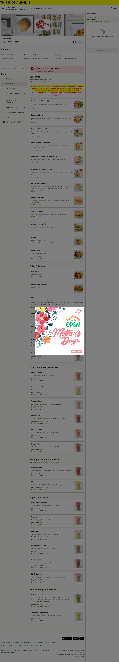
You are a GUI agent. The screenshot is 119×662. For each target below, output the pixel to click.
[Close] (80, 310)
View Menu (76, 351)
